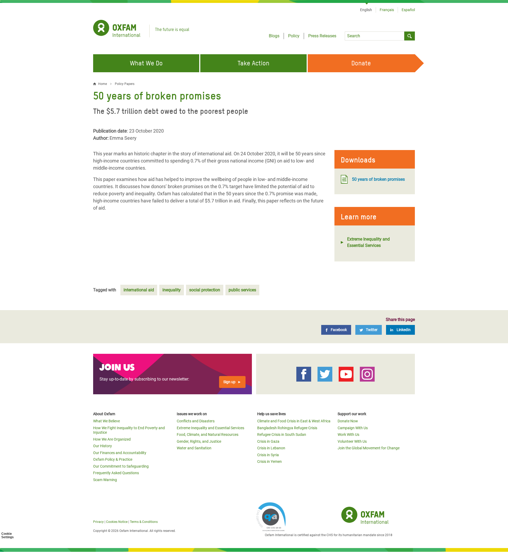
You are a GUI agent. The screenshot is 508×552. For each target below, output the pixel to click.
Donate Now (348, 421)
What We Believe (106, 421)
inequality (171, 289)
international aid (139, 289)
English (366, 10)
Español (408, 10)
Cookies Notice (117, 522)
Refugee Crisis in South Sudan (281, 434)
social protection (204, 289)
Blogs (274, 35)
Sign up (229, 382)
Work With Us (348, 434)
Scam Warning (105, 480)
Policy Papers (124, 84)
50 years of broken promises (378, 179)
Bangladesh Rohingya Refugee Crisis (287, 428)
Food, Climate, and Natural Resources (207, 434)
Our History (102, 446)
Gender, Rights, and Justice (199, 441)
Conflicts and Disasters (196, 421)
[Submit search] (409, 35)
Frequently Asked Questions (116, 473)
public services (242, 289)
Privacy (98, 522)
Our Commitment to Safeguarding (121, 466)
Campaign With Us (353, 428)
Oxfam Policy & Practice (112, 459)
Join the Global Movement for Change (369, 448)
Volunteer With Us (352, 441)
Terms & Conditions (144, 522)
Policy (294, 35)
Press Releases (322, 35)
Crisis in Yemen (269, 461)
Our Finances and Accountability (119, 453)
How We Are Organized (112, 439)
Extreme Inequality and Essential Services (368, 242)
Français (387, 10)
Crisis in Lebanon (271, 448)
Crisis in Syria (268, 455)
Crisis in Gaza (268, 441)
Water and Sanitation (194, 448)
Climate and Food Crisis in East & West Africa (293, 421)
